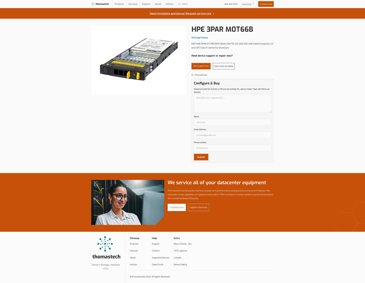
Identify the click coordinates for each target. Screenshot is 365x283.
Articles (170, 4)
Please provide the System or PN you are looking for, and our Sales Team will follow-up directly (231, 90)
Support (146, 4)
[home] (100, 4)
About (158, 4)
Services (133, 4)
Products (119, 4)
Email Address (200, 129)
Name (196, 116)
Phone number (200, 142)
